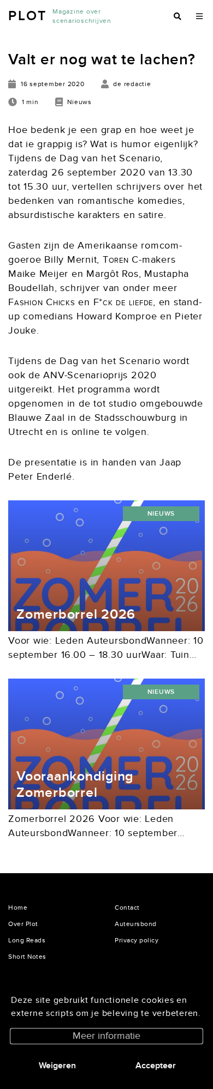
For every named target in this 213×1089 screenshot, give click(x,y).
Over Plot (23, 924)
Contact (127, 907)
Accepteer (155, 1065)
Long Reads (26, 940)
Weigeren (57, 1065)
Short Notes (27, 956)
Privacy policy (136, 940)
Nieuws (161, 514)
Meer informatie (106, 1036)
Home (17, 907)
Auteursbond (136, 924)
